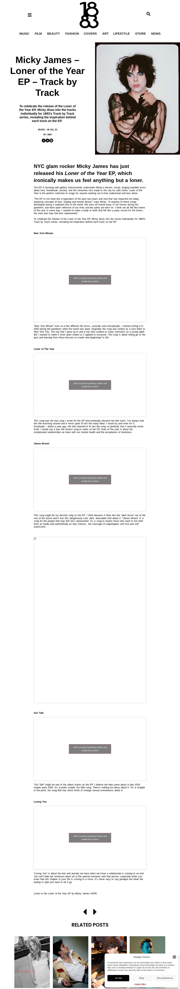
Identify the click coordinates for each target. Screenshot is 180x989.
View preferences (165, 978)
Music (41, 129)
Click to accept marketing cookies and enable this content (90, 279)
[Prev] (86, 912)
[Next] (93, 912)
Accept (118, 978)
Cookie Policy (140, 984)
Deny (141, 978)
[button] (174, 957)
